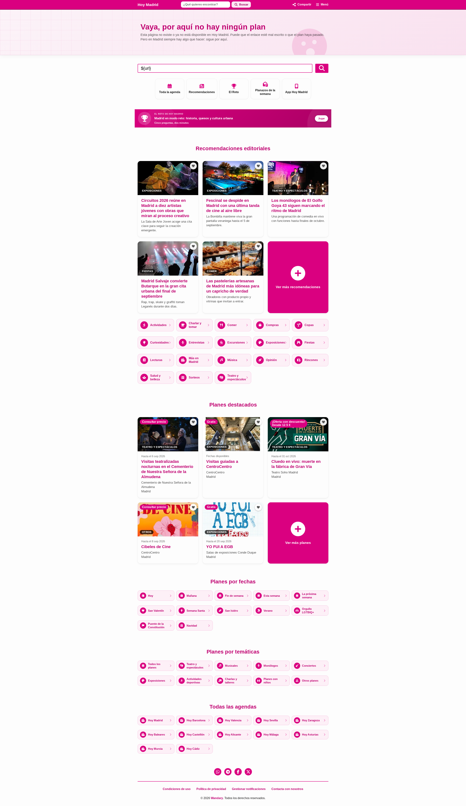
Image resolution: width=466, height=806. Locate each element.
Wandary (217, 798)
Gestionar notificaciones (249, 789)
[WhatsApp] (217, 771)
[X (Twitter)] (248, 771)
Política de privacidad (211, 789)
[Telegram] (228, 771)
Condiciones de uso (177, 789)
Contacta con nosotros (287, 789)
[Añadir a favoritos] (193, 165)
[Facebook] (238, 771)
